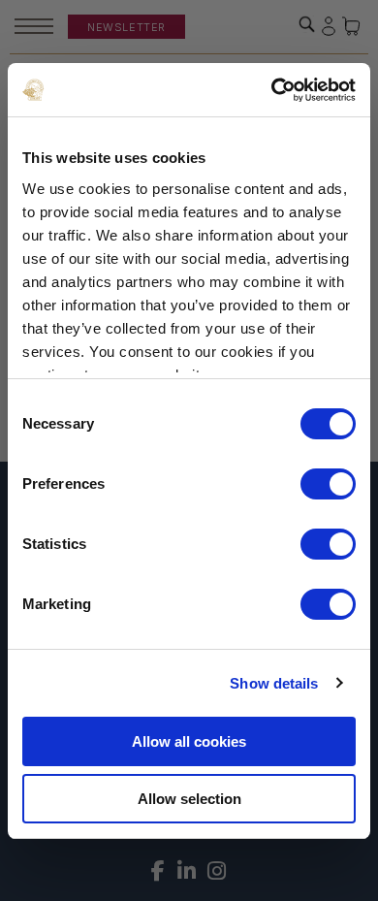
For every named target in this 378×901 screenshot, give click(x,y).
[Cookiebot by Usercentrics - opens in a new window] (272, 90)
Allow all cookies (189, 741)
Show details (274, 683)
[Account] (328, 27)
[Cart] (351, 27)
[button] (307, 24)
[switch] (328, 483)
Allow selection (189, 798)
